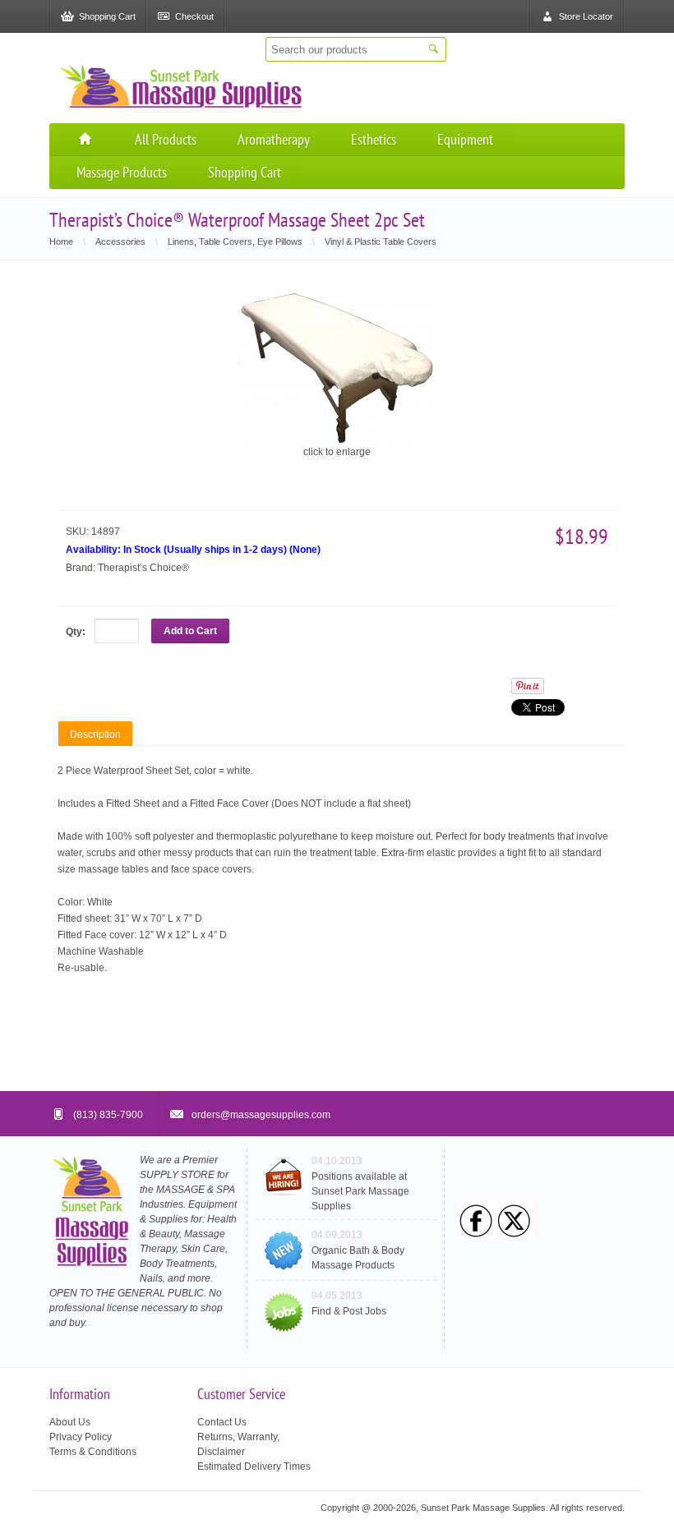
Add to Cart (190, 631)
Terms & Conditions (92, 1451)
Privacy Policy (80, 1437)
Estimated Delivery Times (254, 1466)
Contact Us (222, 1422)
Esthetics (373, 139)
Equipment (465, 139)
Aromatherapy (274, 139)
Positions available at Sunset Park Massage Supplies (360, 1191)
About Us (69, 1422)
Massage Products (121, 172)
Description (95, 734)
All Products (165, 139)
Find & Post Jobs (349, 1311)
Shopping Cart (244, 172)
